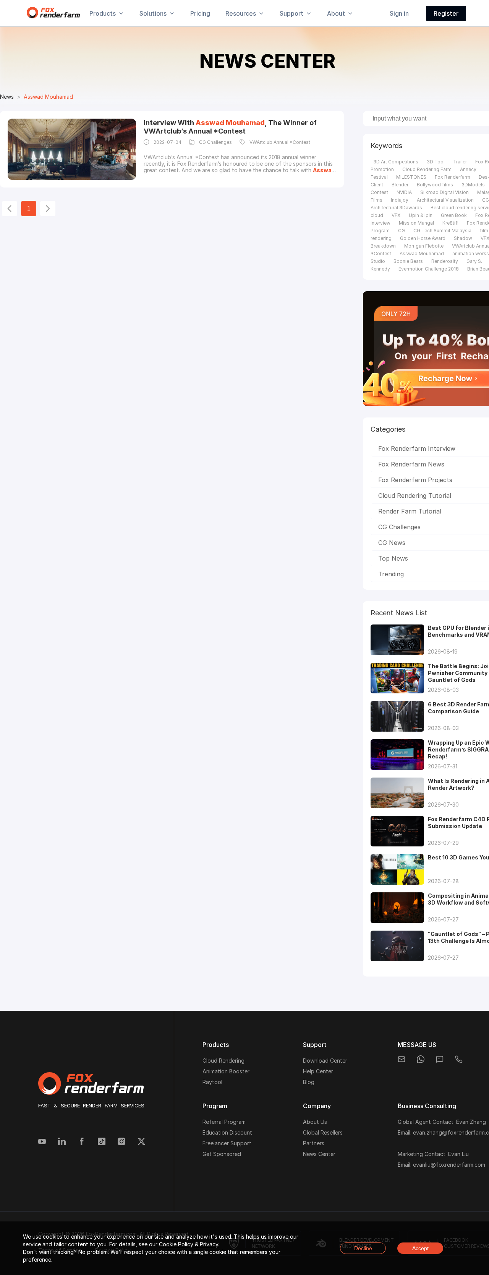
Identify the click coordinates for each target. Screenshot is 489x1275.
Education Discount (227, 1132)
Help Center (318, 1071)
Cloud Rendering (223, 1060)
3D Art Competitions (395, 162)
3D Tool (436, 162)
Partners (313, 1143)
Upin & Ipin (420, 215)
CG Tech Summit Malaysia (442, 230)
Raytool (212, 1082)
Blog (308, 1082)
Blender (400, 185)
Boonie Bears (408, 261)
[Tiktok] (101, 1142)
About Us (315, 1121)
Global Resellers (323, 1132)
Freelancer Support (226, 1143)
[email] (401, 1059)
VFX (396, 215)
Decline (363, 1248)
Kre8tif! (450, 223)
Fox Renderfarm (452, 177)
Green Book (454, 215)
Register (446, 13)
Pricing (200, 13)
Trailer (460, 162)
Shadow (463, 238)
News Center (319, 1154)
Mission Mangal (416, 223)
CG (401, 230)
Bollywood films (435, 185)
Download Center (325, 1060)
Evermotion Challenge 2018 (428, 269)
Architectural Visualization (445, 200)
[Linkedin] (62, 1142)
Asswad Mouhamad (422, 253)
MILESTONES (411, 177)
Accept (420, 1248)
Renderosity (444, 261)
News (7, 96)
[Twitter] (141, 1142)
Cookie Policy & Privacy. (189, 1244)
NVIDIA (404, 192)
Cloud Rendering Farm (427, 169)
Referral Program (224, 1121)
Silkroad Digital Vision (444, 192)
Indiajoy (399, 200)
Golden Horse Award (422, 238)
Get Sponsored (221, 1154)
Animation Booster (225, 1071)
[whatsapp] (420, 1059)
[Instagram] (121, 1142)
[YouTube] (42, 1142)
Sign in (399, 13)
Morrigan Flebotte (424, 246)
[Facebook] (82, 1142)
